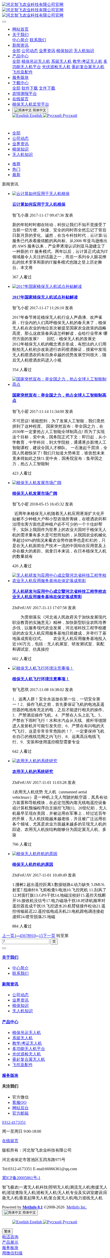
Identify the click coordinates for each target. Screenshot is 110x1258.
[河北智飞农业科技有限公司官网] (55, 10)
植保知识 (20, 149)
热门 (16, 169)
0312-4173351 (14, 1122)
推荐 (16, 164)
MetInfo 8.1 (33, 1207)
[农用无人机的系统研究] (34, 761)
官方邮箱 (20, 1113)
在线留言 (10, 1141)
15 (41, 935)
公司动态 (20, 138)
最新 (16, 174)
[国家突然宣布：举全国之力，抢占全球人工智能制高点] (60, 384)
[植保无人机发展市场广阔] (36, 482)
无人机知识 (22, 154)
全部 (16, 50)
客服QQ (19, 1102)
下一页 (49, 935)
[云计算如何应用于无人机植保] (41, 193)
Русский (69, 115)
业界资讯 (20, 144)
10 (34, 935)
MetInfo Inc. (77, 1207)
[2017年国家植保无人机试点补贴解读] (47, 286)
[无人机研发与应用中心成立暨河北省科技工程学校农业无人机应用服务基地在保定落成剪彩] (60, 580)
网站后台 (20, 1108)
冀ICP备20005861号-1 (21, 1178)
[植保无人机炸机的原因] (34, 854)
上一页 (8, 935)
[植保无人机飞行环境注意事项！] (43, 668)
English (36, 115)
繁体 (7, 1231)
